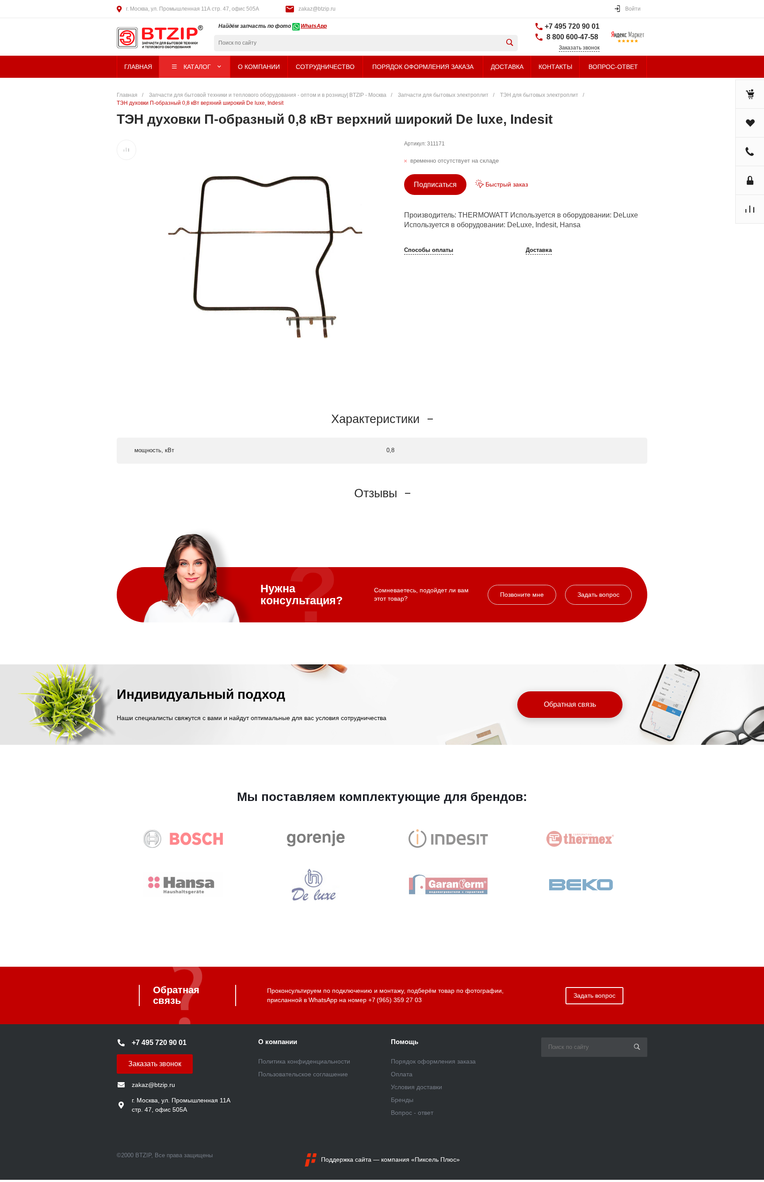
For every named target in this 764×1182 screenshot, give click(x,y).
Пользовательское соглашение (303, 1074)
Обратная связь (570, 704)
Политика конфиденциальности (304, 1061)
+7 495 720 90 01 (572, 26)
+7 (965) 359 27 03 (395, 999)
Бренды (402, 1099)
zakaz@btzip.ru (317, 9)
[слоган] (145, 37)
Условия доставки (416, 1086)
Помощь (404, 1041)
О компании (277, 1041)
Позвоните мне (522, 594)
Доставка (539, 250)
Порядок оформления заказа (433, 1061)
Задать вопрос (598, 594)
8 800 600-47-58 (571, 37)
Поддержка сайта (346, 1159)
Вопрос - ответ (412, 1112)
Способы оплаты (428, 250)
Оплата (402, 1074)
